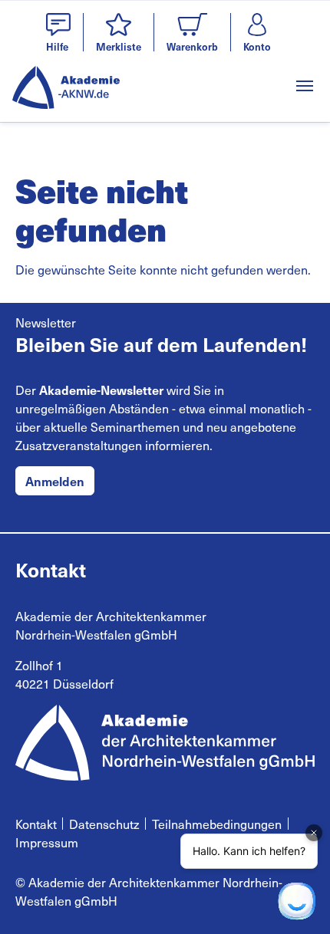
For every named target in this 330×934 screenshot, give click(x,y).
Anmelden (54, 481)
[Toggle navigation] (305, 86)
